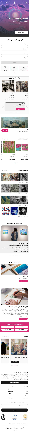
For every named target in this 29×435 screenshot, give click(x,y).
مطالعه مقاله (15, 361)
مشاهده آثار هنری (21, 32)
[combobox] (14, 44)
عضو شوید (14, 410)
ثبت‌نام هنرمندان (23, 318)
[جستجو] (22, 2)
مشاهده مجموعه (19, 109)
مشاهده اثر (5, 130)
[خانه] (14, 2)
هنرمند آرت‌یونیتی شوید (14, 382)
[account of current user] (26, 2)
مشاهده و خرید (23, 281)
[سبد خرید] (6, 2)
